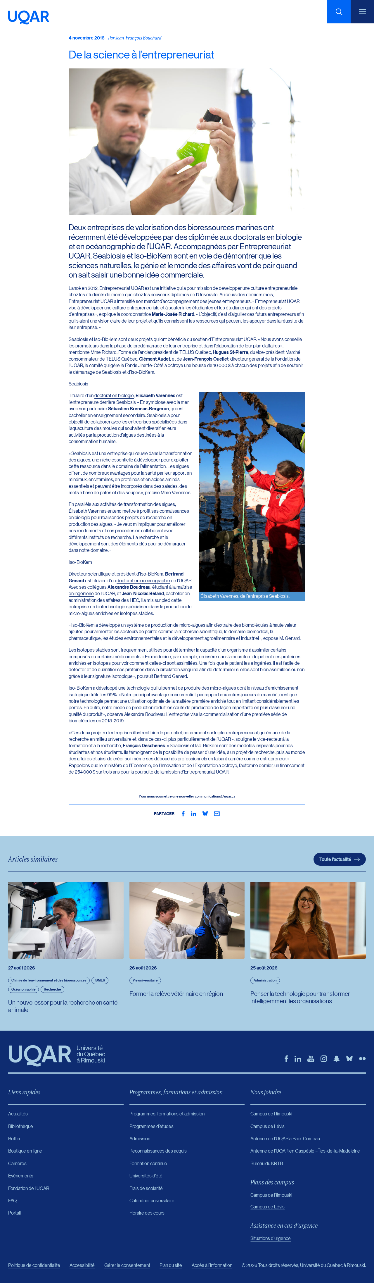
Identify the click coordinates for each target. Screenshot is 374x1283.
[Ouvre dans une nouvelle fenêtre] (183, 814)
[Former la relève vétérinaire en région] (187, 920)
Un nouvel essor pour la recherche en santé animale (62, 1005)
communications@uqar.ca (215, 796)
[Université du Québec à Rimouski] (28, 18)
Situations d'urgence (270, 1238)
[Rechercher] (339, 11)
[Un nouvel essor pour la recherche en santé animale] (66, 920)
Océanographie (23, 989)
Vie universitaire (145, 980)
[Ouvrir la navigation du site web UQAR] (362, 11)
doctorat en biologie (114, 395)
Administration (265, 980)
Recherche (52, 989)
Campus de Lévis (267, 1206)
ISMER (100, 980)
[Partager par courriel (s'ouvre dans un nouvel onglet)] (217, 814)
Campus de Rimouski (271, 1195)
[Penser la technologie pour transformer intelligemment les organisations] (308, 920)
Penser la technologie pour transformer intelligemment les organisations (300, 997)
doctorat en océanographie (143, 580)
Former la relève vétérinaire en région (176, 993)
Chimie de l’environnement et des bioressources (48, 980)
